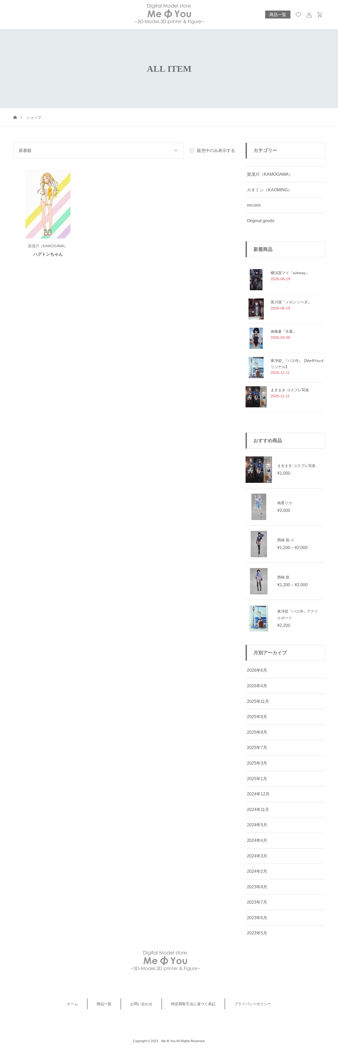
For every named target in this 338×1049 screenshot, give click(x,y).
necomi (254, 205)
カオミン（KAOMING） (269, 190)
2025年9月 (257, 716)
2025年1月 (257, 778)
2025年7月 (257, 747)
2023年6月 (257, 918)
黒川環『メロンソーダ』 (291, 302)
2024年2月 (257, 871)
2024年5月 (257, 825)
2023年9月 (257, 887)
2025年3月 (257, 763)
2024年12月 (258, 794)
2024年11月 (258, 809)
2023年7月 (257, 902)
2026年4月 (257, 686)
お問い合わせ (141, 1004)
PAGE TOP (326, 1012)
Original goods (260, 220)
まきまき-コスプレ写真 (290, 390)
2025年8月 (257, 732)
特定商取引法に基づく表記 (193, 1004)
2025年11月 (258, 701)
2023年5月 (257, 933)
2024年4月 (257, 840)
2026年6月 (257, 670)
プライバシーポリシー (252, 1004)
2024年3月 (257, 856)
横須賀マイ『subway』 (290, 273)
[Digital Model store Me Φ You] (169, 14)
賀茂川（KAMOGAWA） (270, 174)
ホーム (72, 1004)
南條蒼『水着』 (284, 331)
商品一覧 (277, 14)
